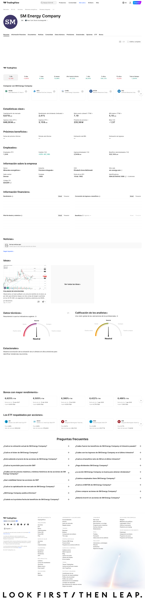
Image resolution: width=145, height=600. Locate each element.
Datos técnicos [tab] (60, 34)
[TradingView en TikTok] (24, 524)
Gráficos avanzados (125, 525)
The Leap (65, 536)
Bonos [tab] (101, 34)
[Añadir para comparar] (26, 91)
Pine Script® (41, 568)
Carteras (40, 560)
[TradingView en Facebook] (8, 524)
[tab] (60, 196)
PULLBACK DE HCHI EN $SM (13, 291)
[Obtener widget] (123, 41)
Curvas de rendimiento (44, 562)
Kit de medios (66, 559)
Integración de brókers (126, 534)
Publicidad (123, 532)
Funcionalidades (66, 519)
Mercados (82, 3)
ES (126, 3)
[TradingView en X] (4, 524)
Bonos (39, 528)
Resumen (64, 530)
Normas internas (97, 527)
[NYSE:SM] (5, 288)
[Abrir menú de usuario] (130, 2)
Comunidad (72, 3)
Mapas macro (41, 566)
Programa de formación (126, 537)
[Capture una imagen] (120, 41)
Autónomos (96, 546)
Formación (96, 536)
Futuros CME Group (67, 541)
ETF (39, 526)
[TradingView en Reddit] (28, 524)
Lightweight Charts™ (125, 523)
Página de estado (67, 586)
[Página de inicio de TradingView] (11, 3)
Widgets (122, 519)
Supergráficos (41, 519)
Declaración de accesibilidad (70, 580)
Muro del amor (97, 521)
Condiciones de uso (67, 573)
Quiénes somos (66, 550)
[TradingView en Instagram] (14, 524)
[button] (67, 2)
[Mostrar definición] (21, 113)
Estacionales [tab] (80, 34)
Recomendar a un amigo (100, 523)
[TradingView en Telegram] (21, 524)
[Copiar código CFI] (11, 183)
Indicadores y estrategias (100, 543)
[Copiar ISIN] (126, 176)
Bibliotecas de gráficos (126, 521)
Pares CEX (40, 532)
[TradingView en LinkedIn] (18, 524)
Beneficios (40, 552)
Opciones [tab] (89, 34)
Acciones (40, 525)
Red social (96, 519)
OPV (39, 555)
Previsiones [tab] (70, 34)
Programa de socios (125, 536)
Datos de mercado (67, 523)
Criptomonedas (42, 530)
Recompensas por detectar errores (72, 584)
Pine (39, 536)
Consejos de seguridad (68, 582)
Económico (41, 550)
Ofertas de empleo (67, 557)
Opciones (40, 564)
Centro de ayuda (67, 555)
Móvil (39, 573)
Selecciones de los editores (100, 537)
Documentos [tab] (32, 34)
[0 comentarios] (38, 301)
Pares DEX (40, 534)
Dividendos (41, 553)
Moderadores (97, 529)
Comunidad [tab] (49, 34)
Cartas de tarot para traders (70, 566)
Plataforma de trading (126, 527)
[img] (45, 20)
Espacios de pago (98, 548)
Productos (62, 3)
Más (97, 3)
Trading (95, 534)
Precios (64, 521)
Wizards (95, 544)
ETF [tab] (95, 34)
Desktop (40, 575)
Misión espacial (66, 552)
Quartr (20, 547)
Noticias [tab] (40, 34)
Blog (63, 553)
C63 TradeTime (66, 568)
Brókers (90, 3)
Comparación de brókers (69, 534)
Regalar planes (66, 525)
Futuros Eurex (66, 543)
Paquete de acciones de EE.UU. (71, 544)
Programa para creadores (100, 525)
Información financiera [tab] (18, 34)
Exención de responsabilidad (70, 575)
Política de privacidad (68, 577)
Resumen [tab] (6, 34)
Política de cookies (67, 579)
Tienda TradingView (67, 564)
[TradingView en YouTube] (11, 524)
